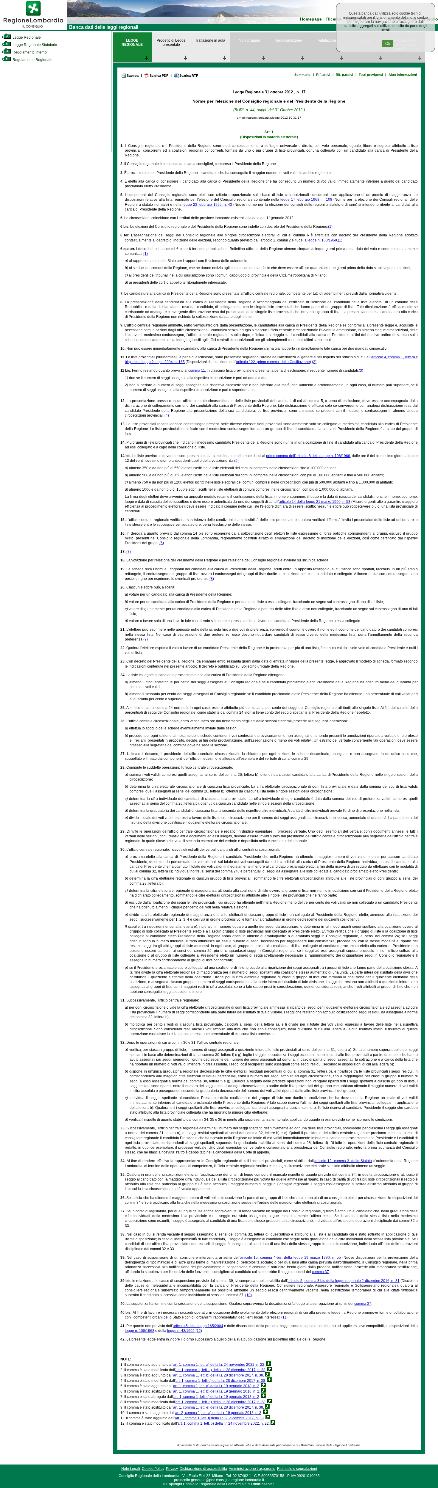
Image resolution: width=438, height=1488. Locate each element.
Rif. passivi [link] (344, 74)
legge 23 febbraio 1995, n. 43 (207, 205)
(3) (361, 370)
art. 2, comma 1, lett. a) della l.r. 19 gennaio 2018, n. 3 (218, 1413)
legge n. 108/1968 (322, 240)
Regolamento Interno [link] (29, 52)
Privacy (172, 1469)
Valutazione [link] (327, 40)
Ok (387, 43)
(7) (128, 552)
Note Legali (130, 1469)
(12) (198, 1331)
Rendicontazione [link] (288, 40)
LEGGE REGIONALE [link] (132, 42)
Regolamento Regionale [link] (32, 60)
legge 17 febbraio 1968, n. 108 (306, 199)
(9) (145, 639)
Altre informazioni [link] (403, 74)
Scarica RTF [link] (188, 75)
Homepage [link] (311, 19)
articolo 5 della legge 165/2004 (198, 1326)
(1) (330, 227)
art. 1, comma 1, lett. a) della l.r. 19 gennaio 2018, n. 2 (216, 1386)
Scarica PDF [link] (159, 75)
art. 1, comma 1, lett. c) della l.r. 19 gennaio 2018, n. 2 (216, 1397)
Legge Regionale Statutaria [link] (34, 45)
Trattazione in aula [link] (210, 40)
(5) (236, 461)
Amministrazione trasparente (252, 1469)
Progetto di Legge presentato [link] (171, 42)
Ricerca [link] (333, 19)
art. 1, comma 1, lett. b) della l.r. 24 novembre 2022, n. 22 (223, 1423)
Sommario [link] (302, 74)
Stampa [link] (133, 75)
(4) (166, 415)
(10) (248, 1295)
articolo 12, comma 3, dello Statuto (343, 1161)
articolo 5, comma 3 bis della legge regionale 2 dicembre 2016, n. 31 (343, 1281)
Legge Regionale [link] (26, 37)
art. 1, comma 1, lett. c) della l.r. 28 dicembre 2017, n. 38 (220, 1381)
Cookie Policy (153, 1469)
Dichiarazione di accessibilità (203, 1469)
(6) (161, 543)
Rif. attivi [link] (323, 74)
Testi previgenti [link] (371, 74)
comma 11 (196, 370)
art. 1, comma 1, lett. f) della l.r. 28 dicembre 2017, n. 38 (219, 1418)
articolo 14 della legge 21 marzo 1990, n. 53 (314, 502)
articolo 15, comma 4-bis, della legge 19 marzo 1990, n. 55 (290, 1257)
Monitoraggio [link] (249, 40)
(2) (314, 362)
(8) (211, 579)
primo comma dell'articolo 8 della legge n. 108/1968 (308, 456)
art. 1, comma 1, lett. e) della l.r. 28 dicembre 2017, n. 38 (218, 1407)
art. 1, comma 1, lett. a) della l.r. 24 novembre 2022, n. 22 (218, 1365)
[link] (33, 28)
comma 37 (320, 1272)
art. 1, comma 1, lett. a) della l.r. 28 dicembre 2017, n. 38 (220, 1370)
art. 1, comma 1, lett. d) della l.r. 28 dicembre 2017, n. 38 (220, 1402)
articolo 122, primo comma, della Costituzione (273, 362)
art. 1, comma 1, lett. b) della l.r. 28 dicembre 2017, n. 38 (218, 1375)
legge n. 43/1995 (181, 1331)
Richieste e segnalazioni (297, 1469)
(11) (284, 1317)
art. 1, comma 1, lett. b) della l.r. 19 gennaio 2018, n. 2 (216, 1391)
